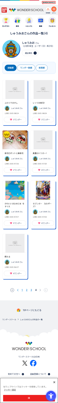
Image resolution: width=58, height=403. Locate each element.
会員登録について (38, 374)
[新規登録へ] (48, 9)
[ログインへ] (53, 9)
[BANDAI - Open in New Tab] (4, 10)
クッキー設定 (10, 390)
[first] (12, 290)
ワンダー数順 (26, 68)
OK (29, 398)
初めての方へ (14, 374)
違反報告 (28, 53)
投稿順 (11, 68)
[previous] (17, 290)
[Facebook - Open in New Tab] (33, 363)
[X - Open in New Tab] (24, 363)
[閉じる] (54, 382)
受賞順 (42, 68)
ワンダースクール (9, 319)
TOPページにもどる (32, 310)
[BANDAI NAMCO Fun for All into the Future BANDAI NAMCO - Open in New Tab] (49, 2)
